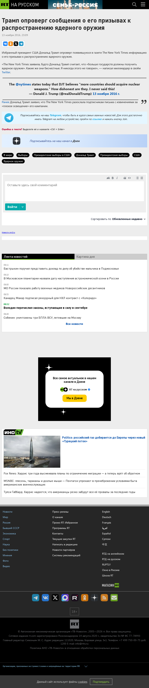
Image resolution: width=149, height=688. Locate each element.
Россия (6, 522)
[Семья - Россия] (75, 4)
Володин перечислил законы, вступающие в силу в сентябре (45, 308)
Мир (5, 517)
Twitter (6, 72)
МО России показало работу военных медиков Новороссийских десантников (54, 288)
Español (106, 533)
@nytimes (23, 84)
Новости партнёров (63, 549)
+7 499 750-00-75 (129, 640)
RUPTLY (106, 564)
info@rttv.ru (81, 643)
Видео (6, 566)
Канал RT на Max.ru (65, 597)
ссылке (97, 119)
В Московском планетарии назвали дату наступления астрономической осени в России (61, 278)
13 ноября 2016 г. (106, 93)
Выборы (23, 155)
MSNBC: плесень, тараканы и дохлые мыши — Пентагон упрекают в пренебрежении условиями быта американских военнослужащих (70, 482)
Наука (6, 544)
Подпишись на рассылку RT (114, 597)
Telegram (55, 115)
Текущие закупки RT (63, 539)
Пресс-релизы (60, 511)
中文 (104, 544)
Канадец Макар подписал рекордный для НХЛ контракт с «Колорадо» (50, 298)
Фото (6, 560)
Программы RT (61, 528)
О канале (57, 517)
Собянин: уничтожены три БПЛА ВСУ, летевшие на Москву (42, 317)
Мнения (7, 555)
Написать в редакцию (64, 544)
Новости (7, 511)
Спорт (6, 539)
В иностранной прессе (14, 432)
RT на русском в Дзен (94, 597)
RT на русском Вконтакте (45, 597)
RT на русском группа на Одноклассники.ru (84, 597)
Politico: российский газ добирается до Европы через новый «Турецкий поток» (103, 439)
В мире (8, 155)
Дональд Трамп (85, 155)
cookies (82, 681)
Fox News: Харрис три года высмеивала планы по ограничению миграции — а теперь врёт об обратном (72, 473)
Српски (106, 539)
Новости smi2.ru (8, 232)
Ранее (5, 102)
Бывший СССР (11, 528)
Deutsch (106, 517)
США (137, 155)
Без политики (10, 549)
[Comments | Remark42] (74, 199)
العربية (104, 528)
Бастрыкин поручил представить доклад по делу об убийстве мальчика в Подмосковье (61, 268)
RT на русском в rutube (74, 597)
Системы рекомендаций (66, 555)
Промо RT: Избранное (65, 522)
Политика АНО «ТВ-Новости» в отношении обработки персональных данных (74, 648)
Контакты (57, 533)
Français (106, 522)
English (106, 511)
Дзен (76, 141)
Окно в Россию (110, 570)
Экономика (9, 533)
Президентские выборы (114, 155)
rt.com (32, 635)
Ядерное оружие (13, 161)
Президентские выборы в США (52, 155)
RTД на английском (113, 553)
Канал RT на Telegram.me (35, 597)
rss (104, 597)
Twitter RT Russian (55, 597)
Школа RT (107, 575)
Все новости (74, 324)
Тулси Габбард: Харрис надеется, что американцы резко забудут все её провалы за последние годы (69, 492)
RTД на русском (111, 559)
